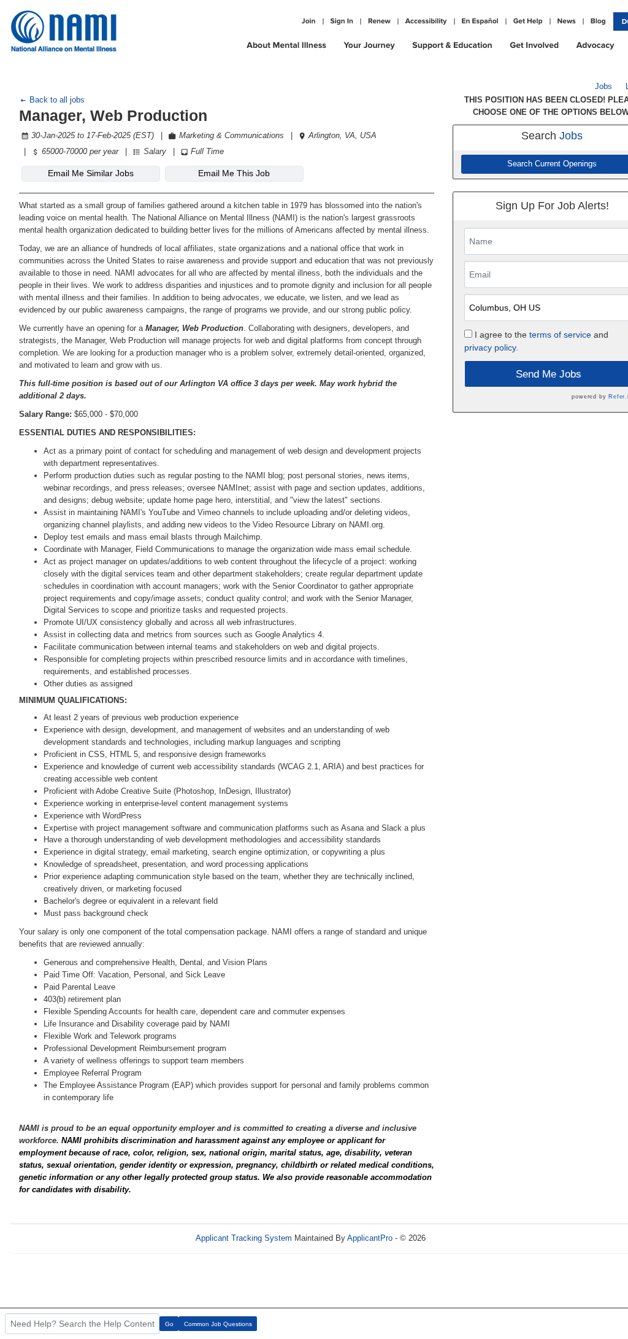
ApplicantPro (369, 1238)
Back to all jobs (56, 99)
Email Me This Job (234, 173)
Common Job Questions (218, 1324)
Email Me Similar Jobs (91, 173)
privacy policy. (491, 347)
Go (169, 1324)
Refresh (461, 1238)
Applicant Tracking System (244, 1238)
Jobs (603, 86)
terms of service (560, 335)
